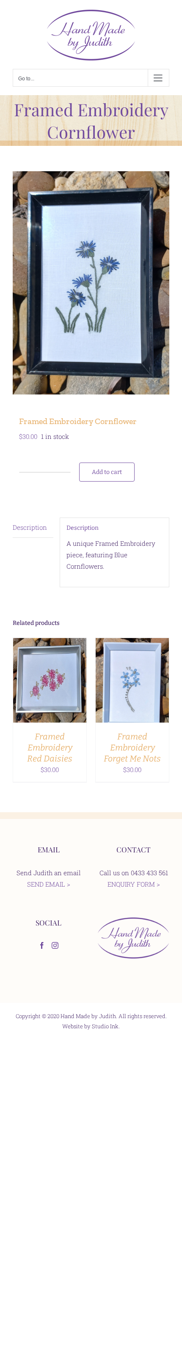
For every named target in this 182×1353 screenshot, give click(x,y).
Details (50, 686)
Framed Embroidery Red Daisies (49, 747)
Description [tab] (30, 527)
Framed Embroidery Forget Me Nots (132, 747)
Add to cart (107, 472)
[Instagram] (55, 945)
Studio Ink (105, 1026)
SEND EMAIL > (48, 884)
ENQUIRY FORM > (134, 884)
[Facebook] (42, 945)
